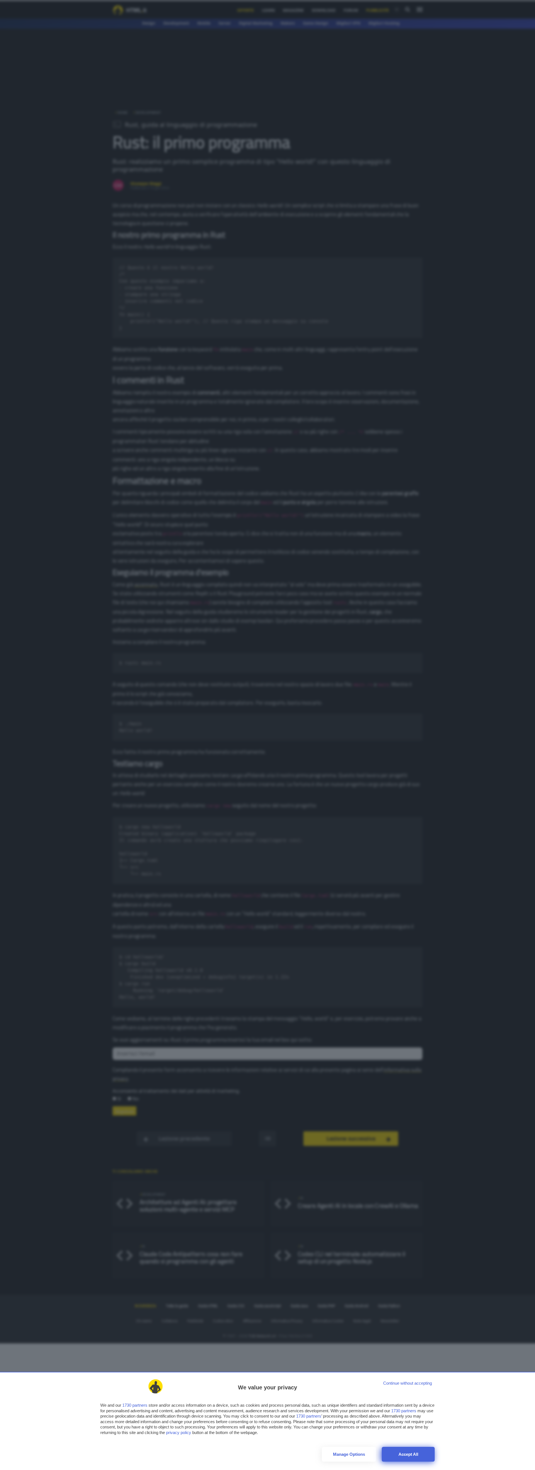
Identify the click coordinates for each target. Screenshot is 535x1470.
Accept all (408, 1454)
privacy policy (178, 1432)
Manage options (349, 1454)
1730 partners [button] (134, 1405)
